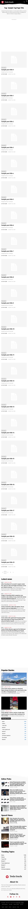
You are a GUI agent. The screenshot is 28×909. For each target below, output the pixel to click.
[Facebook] (13, 897)
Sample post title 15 (7, 458)
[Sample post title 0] (14, 60)
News (2, 582)
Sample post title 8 (7, 277)
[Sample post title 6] (14, 215)
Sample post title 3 (7, 147)
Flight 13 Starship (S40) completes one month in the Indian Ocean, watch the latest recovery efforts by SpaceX (13, 597)
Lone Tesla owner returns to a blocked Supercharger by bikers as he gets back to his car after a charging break (14, 690)
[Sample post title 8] (14, 267)
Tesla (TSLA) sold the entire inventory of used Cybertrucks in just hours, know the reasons (18, 799)
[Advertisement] (14, 35)
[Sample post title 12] (14, 371)
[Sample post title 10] (14, 319)
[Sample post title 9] (14, 293)
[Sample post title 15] (14, 449)
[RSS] (19, 897)
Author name (4, 74)
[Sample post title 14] (14, 423)
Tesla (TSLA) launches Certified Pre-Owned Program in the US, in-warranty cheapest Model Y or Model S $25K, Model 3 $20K (18, 783)
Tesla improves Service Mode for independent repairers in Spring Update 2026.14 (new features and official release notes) (18, 807)
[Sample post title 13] (14, 397)
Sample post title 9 (7, 303)
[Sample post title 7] (14, 241)
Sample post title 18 (7, 536)
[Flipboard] (10, 897)
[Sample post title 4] (14, 163)
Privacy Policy (18, 902)
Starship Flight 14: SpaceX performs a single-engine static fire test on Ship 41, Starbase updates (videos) (17, 836)
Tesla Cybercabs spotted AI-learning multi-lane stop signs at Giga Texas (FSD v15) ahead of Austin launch (13, 619)
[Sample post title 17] (14, 500)
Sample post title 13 (7, 407)
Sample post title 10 (7, 329)
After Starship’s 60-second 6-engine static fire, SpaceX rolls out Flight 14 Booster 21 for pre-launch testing (13, 585)
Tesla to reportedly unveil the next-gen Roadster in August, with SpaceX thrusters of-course (18, 843)
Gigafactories (4, 616)
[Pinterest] (16, 897)
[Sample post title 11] (14, 345)
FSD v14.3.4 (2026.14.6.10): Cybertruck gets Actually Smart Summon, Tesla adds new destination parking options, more (18, 791)
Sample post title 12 (7, 381)
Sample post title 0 (7, 70)
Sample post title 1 (7, 96)
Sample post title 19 (7, 562)
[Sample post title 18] (14, 526)
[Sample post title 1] (14, 86)
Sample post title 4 (7, 173)
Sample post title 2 (7, 121)
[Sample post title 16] (14, 474)
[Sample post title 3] (14, 137)
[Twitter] (7, 897)
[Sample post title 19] (14, 552)
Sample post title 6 (7, 225)
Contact (22, 902)
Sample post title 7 (7, 251)
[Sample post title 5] (14, 189)
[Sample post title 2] (14, 111)
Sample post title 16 (7, 484)
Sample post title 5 (7, 199)
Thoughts (4, 67)
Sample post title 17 (7, 510)
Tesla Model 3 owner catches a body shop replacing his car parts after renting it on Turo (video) (13, 714)
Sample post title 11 (7, 355)
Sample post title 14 (7, 433)
